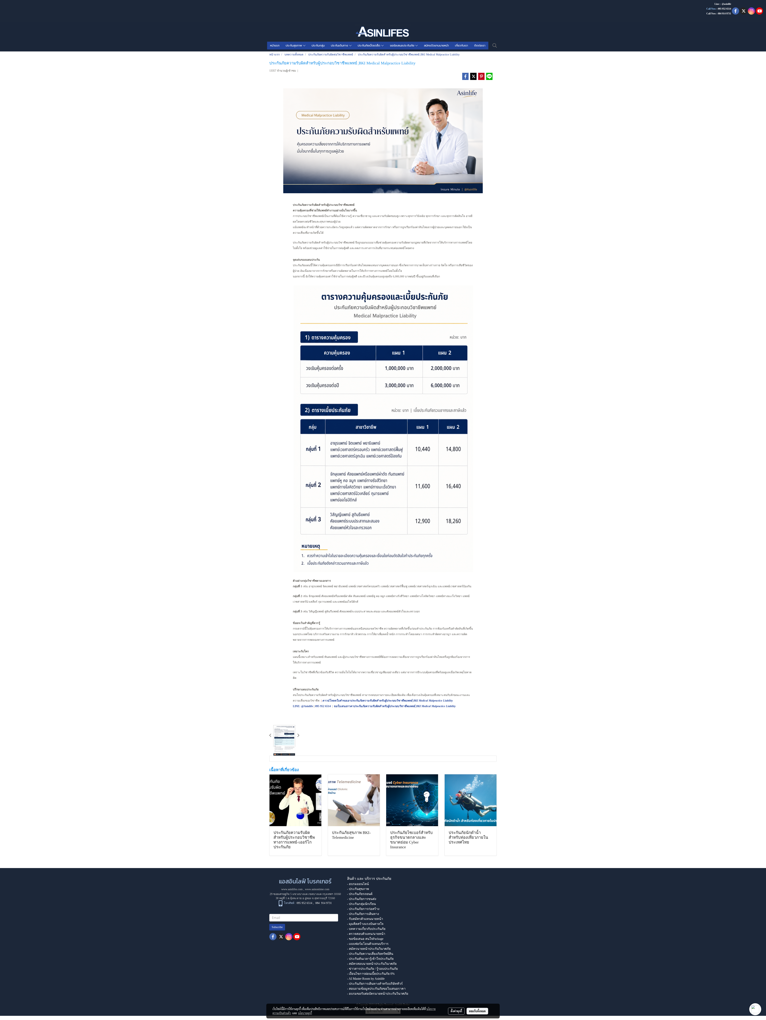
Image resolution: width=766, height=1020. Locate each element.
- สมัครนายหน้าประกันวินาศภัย (369, 948)
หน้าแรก (274, 45)
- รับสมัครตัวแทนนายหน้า (365, 918)
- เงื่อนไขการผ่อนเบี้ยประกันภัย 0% (371, 973)
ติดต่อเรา (479, 45)
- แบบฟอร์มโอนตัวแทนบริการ (368, 943)
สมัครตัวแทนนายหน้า (436, 45)
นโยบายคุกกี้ (305, 1013)
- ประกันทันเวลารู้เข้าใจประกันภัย (370, 958)
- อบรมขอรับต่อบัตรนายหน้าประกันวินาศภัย (377, 993)
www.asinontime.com (317, 889)
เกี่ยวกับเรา (461, 45)
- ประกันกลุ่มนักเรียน (361, 904)
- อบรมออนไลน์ (358, 884)
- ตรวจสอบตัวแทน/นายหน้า (366, 933)
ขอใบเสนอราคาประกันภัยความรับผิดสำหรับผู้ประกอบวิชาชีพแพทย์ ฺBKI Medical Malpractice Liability (395, 706)
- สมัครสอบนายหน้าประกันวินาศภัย (372, 963)
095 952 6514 (724, 8)
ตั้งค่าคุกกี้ (456, 1011)
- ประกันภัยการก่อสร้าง (363, 909)
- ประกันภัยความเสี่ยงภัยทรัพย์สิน (370, 953)
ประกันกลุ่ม (318, 45)
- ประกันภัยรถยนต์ (359, 894)
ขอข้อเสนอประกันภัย (402, 45)
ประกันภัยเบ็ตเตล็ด (369, 45)
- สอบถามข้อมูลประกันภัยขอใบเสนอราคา (376, 988)
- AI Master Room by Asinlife (366, 978)
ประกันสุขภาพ (294, 45)
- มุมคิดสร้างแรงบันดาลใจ (365, 923)
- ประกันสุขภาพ (358, 889)
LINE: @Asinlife (303, 706)
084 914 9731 (323, 903)
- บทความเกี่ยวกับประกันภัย (366, 928)
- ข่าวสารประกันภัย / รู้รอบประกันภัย (372, 968)
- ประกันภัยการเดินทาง (363, 914)
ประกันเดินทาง (340, 45)
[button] (494, 45)
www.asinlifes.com (292, 889)
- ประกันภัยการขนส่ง (361, 899)
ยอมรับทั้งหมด (477, 1011)
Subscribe (277, 927)
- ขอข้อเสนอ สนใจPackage (365, 938)
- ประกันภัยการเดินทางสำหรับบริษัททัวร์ (375, 983)
